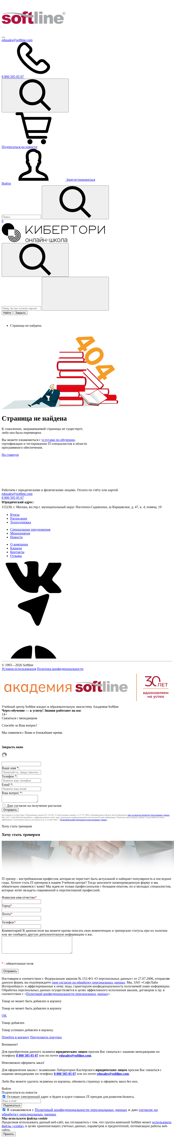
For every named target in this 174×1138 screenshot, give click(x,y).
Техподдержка (20, 522)
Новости (16, 537)
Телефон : (9, 776)
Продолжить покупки (46, 1037)
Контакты (17, 552)
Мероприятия (20, 533)
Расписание (18, 518)
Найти (7, 312)
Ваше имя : (10, 768)
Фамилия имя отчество (19, 897)
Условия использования (19, 669)
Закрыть (20, 312)
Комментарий (84, 932)
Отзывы (16, 556)
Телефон (9, 922)
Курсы (15, 514)
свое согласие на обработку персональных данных (149, 815)
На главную (10, 455)
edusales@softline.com (17, 40)
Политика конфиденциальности (60, 669)
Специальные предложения (30, 529)
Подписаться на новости (19, 147)
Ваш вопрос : (12, 793)
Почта (7, 914)
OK (4, 1015)
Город (7, 906)
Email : (7, 784)
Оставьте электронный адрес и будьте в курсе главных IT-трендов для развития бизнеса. (71, 1096)
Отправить (10, 809)
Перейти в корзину (15, 1037)
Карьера (16, 548)
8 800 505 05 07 (27, 1055)
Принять (8, 1134)
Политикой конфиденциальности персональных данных (83, 820)
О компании (19, 544)
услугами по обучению (58, 440)
